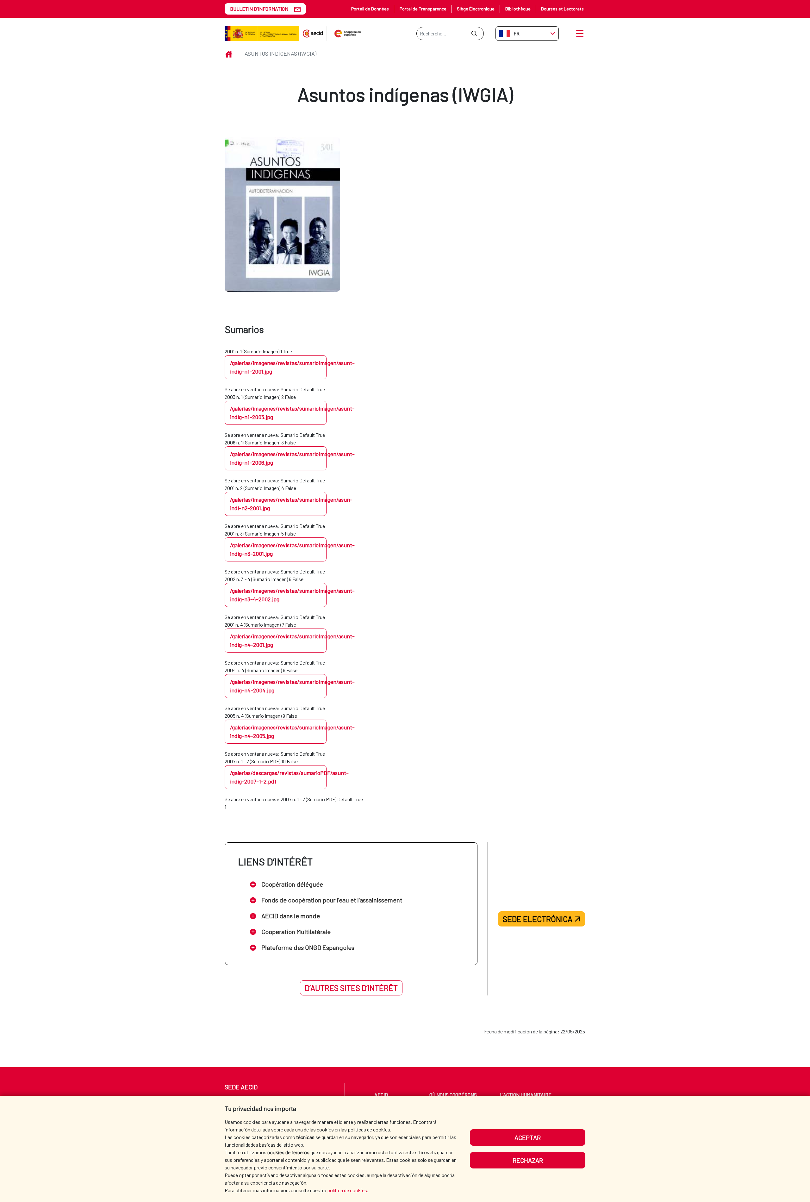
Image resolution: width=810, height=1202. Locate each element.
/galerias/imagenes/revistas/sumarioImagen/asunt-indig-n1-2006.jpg (278, 458)
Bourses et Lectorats (562, 8)
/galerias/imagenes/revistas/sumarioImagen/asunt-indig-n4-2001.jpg (278, 640)
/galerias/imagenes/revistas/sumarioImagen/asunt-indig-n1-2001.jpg (278, 367)
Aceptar (527, 1137)
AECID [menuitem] (381, 1095)
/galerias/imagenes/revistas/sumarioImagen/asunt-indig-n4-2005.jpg (278, 731)
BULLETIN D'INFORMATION (259, 9)
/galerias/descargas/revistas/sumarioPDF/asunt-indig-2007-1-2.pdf (278, 777)
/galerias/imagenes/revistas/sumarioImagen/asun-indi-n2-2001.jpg (278, 503)
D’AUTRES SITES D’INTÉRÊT (351, 988)
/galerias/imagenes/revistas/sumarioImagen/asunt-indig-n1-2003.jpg (278, 412)
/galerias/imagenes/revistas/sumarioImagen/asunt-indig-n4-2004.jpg (278, 686)
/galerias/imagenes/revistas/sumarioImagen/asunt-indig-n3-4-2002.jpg (278, 595)
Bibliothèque (518, 8)
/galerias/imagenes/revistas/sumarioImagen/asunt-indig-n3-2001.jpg (278, 549)
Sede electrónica (537, 919)
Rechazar (528, 1160)
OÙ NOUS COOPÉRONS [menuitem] (453, 1095)
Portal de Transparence (423, 8)
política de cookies (347, 1190)
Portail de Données (370, 8)
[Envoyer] (474, 33)
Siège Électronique (476, 8)
